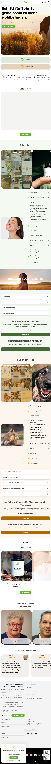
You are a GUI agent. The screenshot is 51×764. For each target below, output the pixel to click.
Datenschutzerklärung (6, 728)
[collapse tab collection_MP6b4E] (48, 197)
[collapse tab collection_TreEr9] (48, 450)
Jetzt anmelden (18, 716)
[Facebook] (28, 735)
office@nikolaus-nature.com (33, 732)
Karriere (3, 735)
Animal (29, 88)
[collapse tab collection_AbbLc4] (48, 243)
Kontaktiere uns (25, 337)
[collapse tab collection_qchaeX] (48, 429)
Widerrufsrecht (4, 739)
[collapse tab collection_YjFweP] (48, 409)
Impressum (4, 724)
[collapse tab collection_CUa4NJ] (48, 414)
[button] (48, 2)
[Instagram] (32, 735)
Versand (3, 742)
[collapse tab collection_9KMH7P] (48, 460)
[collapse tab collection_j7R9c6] (48, 238)
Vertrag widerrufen (31, 703)
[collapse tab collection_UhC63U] (48, 424)
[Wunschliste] (42, 2)
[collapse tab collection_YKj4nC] (48, 455)
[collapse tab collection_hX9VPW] (48, 207)
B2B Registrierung (31, 696)
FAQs (2, 731)
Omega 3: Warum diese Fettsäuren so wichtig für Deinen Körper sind (16, 585)
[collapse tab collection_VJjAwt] (48, 464)
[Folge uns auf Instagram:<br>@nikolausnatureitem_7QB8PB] (16, 169)
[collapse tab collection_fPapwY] (48, 192)
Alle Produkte (25, 352)
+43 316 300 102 (30, 730)
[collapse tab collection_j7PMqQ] (48, 265)
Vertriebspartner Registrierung (34, 700)
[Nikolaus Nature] (25, 2)
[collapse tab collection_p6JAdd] (48, 248)
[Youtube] (36, 735)
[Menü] (49, 751)
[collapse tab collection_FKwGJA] (48, 419)
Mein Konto (29, 689)
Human (22, 88)
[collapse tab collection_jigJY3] (48, 202)
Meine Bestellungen (31, 692)
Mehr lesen (16, 588)
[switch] (46, 759)
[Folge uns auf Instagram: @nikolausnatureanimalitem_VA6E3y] (16, 386)
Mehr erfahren (7, 23)
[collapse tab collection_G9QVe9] (48, 234)
